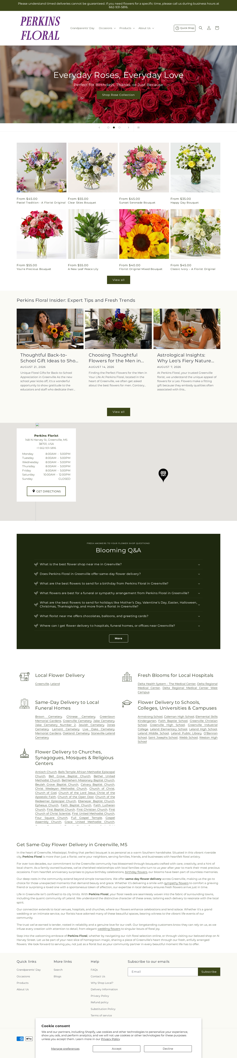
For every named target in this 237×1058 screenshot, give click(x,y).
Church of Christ (101, 788)
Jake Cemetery (103, 721)
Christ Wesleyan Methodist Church (61, 788)
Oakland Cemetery (76, 733)
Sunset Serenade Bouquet (137, 202)
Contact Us (98, 976)
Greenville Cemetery (77, 721)
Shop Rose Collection (118, 95)
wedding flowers (109, 929)
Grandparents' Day (29, 970)
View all (119, 280)
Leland (55, 684)
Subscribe (209, 971)
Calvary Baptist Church (97, 784)
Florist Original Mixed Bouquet (141, 269)
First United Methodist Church (93, 813)
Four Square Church (51, 817)
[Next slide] (128, 127)
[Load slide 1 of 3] (108, 127)
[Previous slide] (99, 127)
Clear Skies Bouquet (82, 202)
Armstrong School (150, 716)
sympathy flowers (176, 883)
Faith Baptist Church (76, 805)
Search (58, 970)
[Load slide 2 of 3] (114, 127)
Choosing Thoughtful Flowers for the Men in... (116, 357)
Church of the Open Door (76, 797)
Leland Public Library (186, 733)
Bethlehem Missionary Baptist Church (88, 780)
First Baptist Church (61, 809)
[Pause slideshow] (138, 127)
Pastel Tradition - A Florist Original (41, 202)
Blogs (57, 976)
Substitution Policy (103, 1009)
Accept (116, 1048)
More (118, 638)
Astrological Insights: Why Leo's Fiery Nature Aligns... (184, 358)
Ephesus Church (47, 805)
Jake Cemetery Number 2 (55, 725)
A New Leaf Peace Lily (83, 269)
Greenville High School (167, 725)
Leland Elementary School (168, 729)
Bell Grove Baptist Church (69, 776)
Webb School (188, 737)
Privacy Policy (110, 1039)
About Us (23, 989)
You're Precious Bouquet (34, 269)
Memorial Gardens (48, 733)
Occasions (23, 976)
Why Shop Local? (102, 983)
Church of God (45, 793)
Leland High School (203, 729)
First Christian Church (92, 809)
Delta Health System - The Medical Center (167, 684)
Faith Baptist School (173, 721)
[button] (107, 28)
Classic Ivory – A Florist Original (193, 269)
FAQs (94, 970)
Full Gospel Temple (86, 817)
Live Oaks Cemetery (98, 729)
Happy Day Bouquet (185, 202)
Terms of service (101, 1015)
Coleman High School (179, 716)
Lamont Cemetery (65, 729)
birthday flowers (136, 872)
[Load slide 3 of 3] (119, 127)
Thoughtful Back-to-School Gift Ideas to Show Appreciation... (49, 358)
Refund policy (100, 1002)
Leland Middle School (153, 733)
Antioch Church (46, 772)
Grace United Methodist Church (89, 822)
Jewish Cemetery (91, 725)
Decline (168, 1048)
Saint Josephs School (163, 737)
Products (23, 983)
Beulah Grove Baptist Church (57, 784)
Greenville (42, 684)
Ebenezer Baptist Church (96, 801)
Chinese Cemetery (80, 716)
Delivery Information (104, 989)
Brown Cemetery (48, 716)
